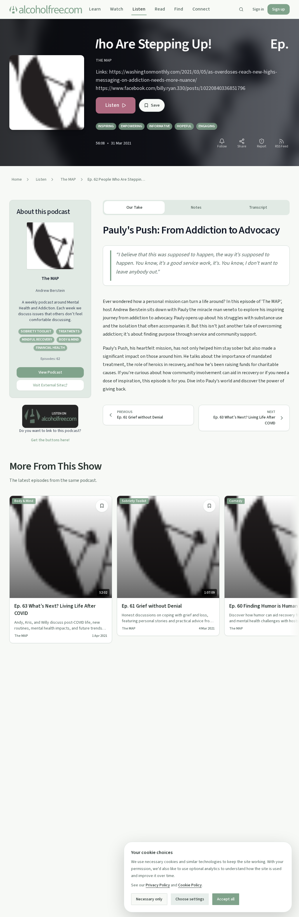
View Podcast (50, 372)
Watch (116, 9)
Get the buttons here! (50, 440)
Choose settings (189, 899)
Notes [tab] (196, 207)
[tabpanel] (196, 304)
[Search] (241, 9)
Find (178, 9)
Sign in (258, 9)
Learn (95, 9)
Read (160, 9)
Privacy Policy (158, 885)
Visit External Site (48, 385)
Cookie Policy (190, 885)
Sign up (278, 9)
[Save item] (101, 505)
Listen (139, 9)
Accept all (225, 899)
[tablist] (196, 207)
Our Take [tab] (134, 207)
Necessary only (149, 899)
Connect (201, 9)
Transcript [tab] (258, 207)
